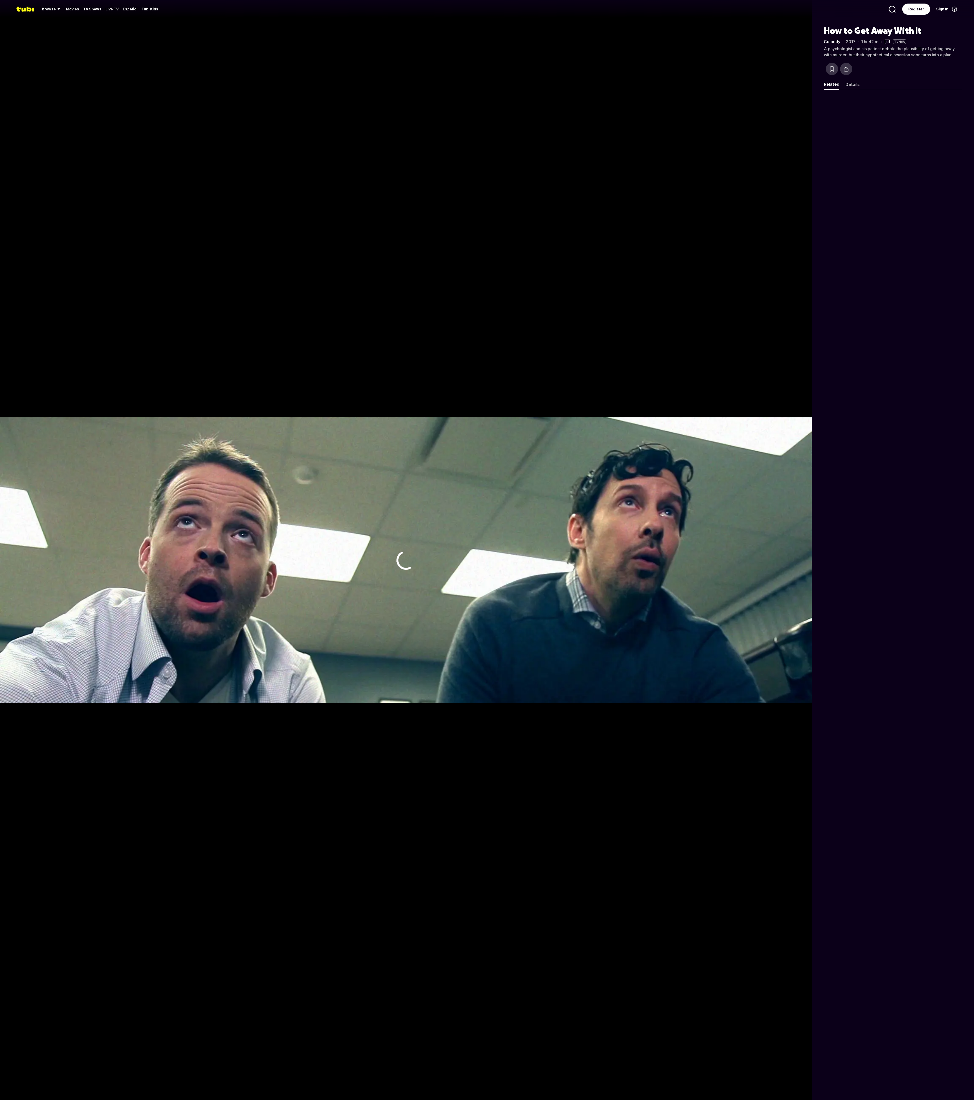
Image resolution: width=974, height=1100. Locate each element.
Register (916, 9)
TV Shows (92, 9)
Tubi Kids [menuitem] (150, 9)
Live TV (112, 9)
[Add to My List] (832, 69)
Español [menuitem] (130, 9)
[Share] (846, 69)
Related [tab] (831, 84)
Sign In (942, 9)
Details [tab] (852, 84)
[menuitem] (52, 9)
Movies (72, 9)
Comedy (832, 41)
